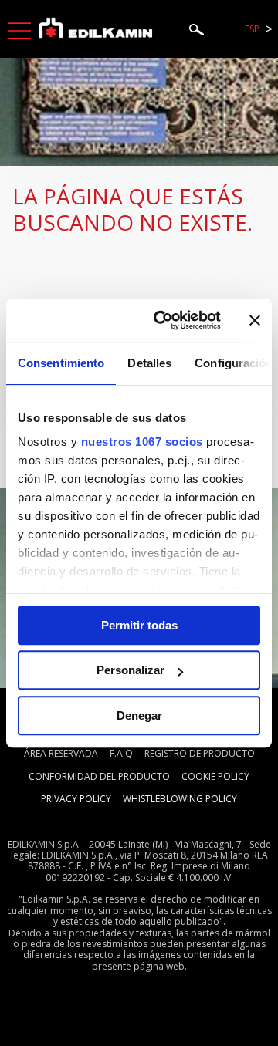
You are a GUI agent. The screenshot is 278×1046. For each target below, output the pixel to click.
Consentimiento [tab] (61, 362)
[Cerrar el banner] (254, 320)
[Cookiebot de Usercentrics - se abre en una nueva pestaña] (163, 320)
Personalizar (130, 670)
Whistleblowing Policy (180, 798)
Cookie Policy (215, 776)
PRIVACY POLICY (76, 798)
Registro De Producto (199, 753)
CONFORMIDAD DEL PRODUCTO (99, 776)
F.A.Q (121, 753)
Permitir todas (139, 625)
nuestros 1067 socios (142, 441)
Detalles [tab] (149, 362)
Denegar (139, 715)
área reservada (61, 753)
